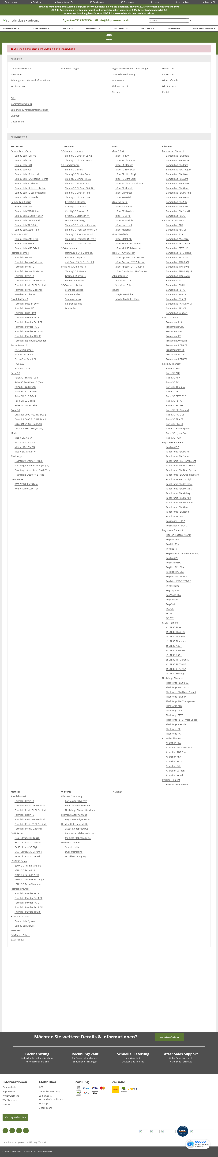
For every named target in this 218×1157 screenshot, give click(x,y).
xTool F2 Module (124, 188)
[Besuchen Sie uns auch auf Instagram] (19, 1130)
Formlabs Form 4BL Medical (29, 271)
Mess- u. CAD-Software (73, 266)
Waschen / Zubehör (25, 294)
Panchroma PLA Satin (177, 456)
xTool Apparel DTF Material (130, 266)
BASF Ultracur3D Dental (27, 856)
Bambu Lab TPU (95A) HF (179, 271)
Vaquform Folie (124, 285)
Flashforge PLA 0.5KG (177, 682)
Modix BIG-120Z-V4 (25, 446)
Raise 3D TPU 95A (175, 386)
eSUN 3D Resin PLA (25, 870)
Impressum (118, 80)
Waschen (16, 930)
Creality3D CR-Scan (75, 201)
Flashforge (16, 456)
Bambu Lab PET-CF (176, 289)
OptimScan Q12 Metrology (79, 252)
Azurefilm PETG (174, 761)
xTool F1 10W (122, 155)
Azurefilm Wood (174, 775)
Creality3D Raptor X (75, 206)
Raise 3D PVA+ (173, 437)
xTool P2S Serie (124, 206)
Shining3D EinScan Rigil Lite (80, 188)
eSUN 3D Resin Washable (28, 884)
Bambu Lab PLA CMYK (177, 183)
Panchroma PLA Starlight (179, 479)
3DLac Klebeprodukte (76, 828)
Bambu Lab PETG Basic (178, 243)
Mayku (115, 289)
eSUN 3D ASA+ (173, 655)
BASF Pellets (17, 939)
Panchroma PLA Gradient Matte (182, 474)
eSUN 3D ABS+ (173, 645)
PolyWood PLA (173, 594)
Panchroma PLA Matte (177, 451)
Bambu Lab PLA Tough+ (178, 169)
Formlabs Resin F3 (24, 814)
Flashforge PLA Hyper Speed (181, 692)
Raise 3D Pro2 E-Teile (26, 391)
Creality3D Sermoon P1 (77, 211)
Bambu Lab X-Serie (21, 201)
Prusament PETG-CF (176, 345)
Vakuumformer (120, 275)
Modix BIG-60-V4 (23, 437)
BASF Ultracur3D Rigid (26, 847)
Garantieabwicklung (21, 68)
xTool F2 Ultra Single (126, 174)
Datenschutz (169, 68)
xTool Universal (124, 192)
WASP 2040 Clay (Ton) (26, 483)
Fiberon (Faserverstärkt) (178, 534)
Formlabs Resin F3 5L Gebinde (31, 824)
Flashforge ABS (174, 705)
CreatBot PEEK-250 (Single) (29, 428)
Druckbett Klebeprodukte (74, 824)
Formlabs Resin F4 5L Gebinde (31, 285)
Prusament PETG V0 (176, 359)
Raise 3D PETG (173, 391)
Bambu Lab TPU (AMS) (178, 275)
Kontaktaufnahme (169, 1037)
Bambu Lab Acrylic (24, 925)
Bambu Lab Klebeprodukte (79, 833)
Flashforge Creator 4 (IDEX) (29, 460)
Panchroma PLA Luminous (180, 502)
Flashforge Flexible (176, 724)
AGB (13, 97)
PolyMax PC (172, 557)
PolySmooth (172, 599)
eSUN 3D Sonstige (175, 673)
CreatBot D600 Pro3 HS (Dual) (30, 419)
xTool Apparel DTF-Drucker (130, 257)
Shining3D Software (75, 271)
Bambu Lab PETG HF (177, 248)
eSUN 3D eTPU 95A (176, 668)
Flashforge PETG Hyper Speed (182, 719)
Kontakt (166, 92)
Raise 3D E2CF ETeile (26, 405)
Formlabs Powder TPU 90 (28, 336)
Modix (14, 433)
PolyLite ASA (172, 544)
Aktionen (117, 791)
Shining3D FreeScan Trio (78, 243)
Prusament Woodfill (176, 340)
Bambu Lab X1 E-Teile (26, 225)
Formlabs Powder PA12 (27, 326)
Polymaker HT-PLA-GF (177, 525)
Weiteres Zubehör (70, 842)
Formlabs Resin (19, 796)
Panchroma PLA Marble (178, 497)
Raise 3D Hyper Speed (178, 428)
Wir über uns (18, 86)
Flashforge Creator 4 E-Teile (29, 474)
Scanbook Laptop (74, 289)
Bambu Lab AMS (19, 234)
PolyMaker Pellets (20, 935)
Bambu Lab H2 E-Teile (26, 197)
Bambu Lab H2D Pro (25, 155)
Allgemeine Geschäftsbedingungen (130, 68)
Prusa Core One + (24, 349)
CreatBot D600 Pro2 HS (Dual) (30, 414)
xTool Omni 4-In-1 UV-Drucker (131, 271)
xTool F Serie (118, 151)
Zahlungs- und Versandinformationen (31, 80)
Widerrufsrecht (120, 86)
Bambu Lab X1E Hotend (27, 220)
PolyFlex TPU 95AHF (176, 576)
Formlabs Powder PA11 (27, 317)
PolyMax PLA (172, 446)
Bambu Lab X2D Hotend (27, 211)
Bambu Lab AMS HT (25, 243)
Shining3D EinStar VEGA (78, 178)
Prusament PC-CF (175, 354)
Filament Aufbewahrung (74, 814)
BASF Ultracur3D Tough (27, 837)
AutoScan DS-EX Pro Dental (79, 262)
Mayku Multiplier (125, 294)
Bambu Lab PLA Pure (177, 164)
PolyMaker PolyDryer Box (78, 819)
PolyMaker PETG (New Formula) (182, 553)
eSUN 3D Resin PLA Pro (27, 874)
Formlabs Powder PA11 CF (28, 322)
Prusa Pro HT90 (23, 368)
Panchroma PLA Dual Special (181, 470)
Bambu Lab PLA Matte (177, 160)
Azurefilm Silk (173, 766)
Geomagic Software (75, 275)
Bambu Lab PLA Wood (177, 174)
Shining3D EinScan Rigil (77, 192)
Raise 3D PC (172, 382)
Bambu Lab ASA (174, 234)
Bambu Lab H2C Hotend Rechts (31, 178)
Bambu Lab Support (176, 312)
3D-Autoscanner (70, 248)
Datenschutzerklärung (123, 74)
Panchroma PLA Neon (177, 511)
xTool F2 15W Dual (125, 169)
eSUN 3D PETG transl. (177, 659)
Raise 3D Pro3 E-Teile (26, 396)
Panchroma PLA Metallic (179, 488)
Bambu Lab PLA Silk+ (177, 206)
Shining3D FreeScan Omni (79, 234)
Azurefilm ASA (173, 756)
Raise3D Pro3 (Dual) (25, 386)
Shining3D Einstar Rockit (78, 174)
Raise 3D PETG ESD (176, 396)
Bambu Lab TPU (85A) (177, 262)
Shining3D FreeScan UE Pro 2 (80, 238)
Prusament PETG (175, 326)
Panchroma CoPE (175, 516)
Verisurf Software (74, 280)
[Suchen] (187, 20)
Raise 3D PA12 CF (175, 414)
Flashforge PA (173, 733)
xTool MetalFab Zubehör (128, 243)
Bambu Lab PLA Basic (177, 155)
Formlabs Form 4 (20, 252)
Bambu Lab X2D (23, 206)
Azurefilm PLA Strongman (179, 747)
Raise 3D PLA (173, 368)
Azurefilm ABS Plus (176, 752)
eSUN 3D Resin (19, 861)
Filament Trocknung (72, 796)
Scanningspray (73, 299)
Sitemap (116, 92)
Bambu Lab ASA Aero (177, 238)
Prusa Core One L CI (25, 359)
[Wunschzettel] (196, 20)
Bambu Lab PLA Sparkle (178, 211)
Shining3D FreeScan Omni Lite (81, 229)
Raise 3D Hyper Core (177, 433)
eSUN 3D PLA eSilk (175, 636)
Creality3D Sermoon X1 (77, 215)
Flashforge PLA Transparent (180, 701)
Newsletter (17, 74)
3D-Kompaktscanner (72, 151)
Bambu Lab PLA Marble (178, 192)
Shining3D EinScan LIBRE (78, 197)
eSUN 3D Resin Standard (28, 865)
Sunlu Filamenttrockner (77, 805)
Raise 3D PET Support (177, 409)
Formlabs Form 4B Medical (29, 262)
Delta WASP (17, 479)
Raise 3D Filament (171, 363)
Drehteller (70, 308)
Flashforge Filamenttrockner (80, 810)
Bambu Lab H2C (23, 160)
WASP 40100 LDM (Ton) (27, 488)
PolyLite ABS (172, 539)
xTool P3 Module (124, 220)
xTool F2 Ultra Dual (126, 178)
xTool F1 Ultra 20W (125, 160)
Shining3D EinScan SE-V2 (78, 155)
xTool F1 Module (124, 164)
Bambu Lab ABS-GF (176, 229)
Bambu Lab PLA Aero (177, 178)
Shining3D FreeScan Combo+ (80, 225)
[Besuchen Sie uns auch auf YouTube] (12, 1130)
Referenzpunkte (73, 303)
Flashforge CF (173, 729)
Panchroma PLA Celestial (179, 483)
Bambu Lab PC (173, 280)
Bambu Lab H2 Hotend (27, 174)
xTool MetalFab (120, 234)
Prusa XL (19, 363)
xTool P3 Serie (123, 215)
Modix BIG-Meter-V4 (25, 451)
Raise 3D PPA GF (174, 423)
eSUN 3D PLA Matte (176, 641)
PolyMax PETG (173, 562)
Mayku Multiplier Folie (127, 299)
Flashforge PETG (174, 715)
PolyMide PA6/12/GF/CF (178, 581)
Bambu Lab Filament (173, 151)
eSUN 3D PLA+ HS (175, 631)
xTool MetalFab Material (128, 248)
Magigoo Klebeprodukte (78, 837)
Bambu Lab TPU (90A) (177, 266)
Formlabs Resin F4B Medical (30, 280)
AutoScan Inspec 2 (75, 257)
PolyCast (170, 604)
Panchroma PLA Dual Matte (180, 465)
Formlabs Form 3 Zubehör (28, 289)
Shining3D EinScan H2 (77, 183)
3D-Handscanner (70, 164)
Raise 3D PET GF (174, 405)
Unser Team (17, 121)
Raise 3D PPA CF (174, 419)
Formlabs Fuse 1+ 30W (27, 303)
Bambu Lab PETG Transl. (179, 252)
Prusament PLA (174, 322)
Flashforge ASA (174, 710)
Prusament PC (173, 336)
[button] (203, 20)
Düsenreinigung (73, 851)
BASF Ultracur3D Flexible (28, 842)
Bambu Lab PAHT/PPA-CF (179, 303)
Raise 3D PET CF (174, 400)
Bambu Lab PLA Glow (177, 188)
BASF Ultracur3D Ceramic (28, 851)
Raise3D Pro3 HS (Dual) (27, 377)
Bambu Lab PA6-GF (176, 299)
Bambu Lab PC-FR (175, 285)
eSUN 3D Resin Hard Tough (29, 879)
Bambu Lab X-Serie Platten (29, 215)
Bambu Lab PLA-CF (176, 215)
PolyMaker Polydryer (76, 800)
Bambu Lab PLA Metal (177, 197)
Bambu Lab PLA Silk (176, 201)
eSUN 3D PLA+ (173, 627)
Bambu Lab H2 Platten (26, 183)
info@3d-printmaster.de (114, 20)
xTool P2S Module (125, 211)
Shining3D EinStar (74, 169)
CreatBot (15, 409)
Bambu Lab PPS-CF (176, 308)
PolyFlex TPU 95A (175, 571)
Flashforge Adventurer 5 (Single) (32, 465)
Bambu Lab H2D (23, 164)
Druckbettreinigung (75, 856)
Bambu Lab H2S (23, 169)
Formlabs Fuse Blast (25, 312)
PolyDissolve (172, 585)
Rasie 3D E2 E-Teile (25, 400)
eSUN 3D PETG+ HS (176, 664)
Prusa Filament (170, 317)
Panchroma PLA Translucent (181, 460)
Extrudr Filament (171, 779)
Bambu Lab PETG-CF (177, 257)
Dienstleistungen (204, 28)
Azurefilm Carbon (175, 770)
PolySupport (172, 590)
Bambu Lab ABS (174, 225)
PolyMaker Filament (172, 442)
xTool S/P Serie (119, 201)
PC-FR (169, 613)
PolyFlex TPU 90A (175, 567)
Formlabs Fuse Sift (24, 308)
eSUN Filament (170, 622)
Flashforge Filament (172, 678)
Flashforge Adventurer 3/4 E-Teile (32, 470)
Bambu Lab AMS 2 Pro (26, 238)
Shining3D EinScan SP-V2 (78, 160)
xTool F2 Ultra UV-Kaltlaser (130, 183)
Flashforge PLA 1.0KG (177, 687)
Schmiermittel (72, 847)
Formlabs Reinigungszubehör (30, 340)
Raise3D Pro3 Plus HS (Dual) (29, 382)
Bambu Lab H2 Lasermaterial (30, 192)
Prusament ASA (174, 331)
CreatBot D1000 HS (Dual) (28, 423)
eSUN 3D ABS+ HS (175, 650)
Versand (42, 1142)
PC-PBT (169, 618)
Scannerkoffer (72, 294)
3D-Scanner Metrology (73, 220)
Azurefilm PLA (173, 742)
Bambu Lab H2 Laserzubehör (30, 188)
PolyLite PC (171, 548)
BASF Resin (17, 833)
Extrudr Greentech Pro (178, 784)
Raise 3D (15, 373)
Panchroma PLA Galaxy (178, 493)
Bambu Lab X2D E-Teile (27, 229)
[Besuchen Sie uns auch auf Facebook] (5, 1130)
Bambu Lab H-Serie (21, 151)
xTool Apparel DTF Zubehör (130, 262)
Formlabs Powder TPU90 (28, 911)
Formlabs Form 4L (24, 266)
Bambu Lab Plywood (25, 921)
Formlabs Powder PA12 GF (28, 331)
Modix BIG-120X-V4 (25, 442)
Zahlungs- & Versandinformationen (30, 109)
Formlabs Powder (20, 888)
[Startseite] (107, 39)
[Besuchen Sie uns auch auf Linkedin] (26, 1130)
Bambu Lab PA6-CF (176, 294)
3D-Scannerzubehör (72, 285)
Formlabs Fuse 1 (19, 299)
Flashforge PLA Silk (176, 696)
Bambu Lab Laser (20, 916)
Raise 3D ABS (173, 373)
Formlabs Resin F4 (24, 275)
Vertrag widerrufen (15, 1117)
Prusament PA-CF (175, 349)
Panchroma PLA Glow (177, 507)
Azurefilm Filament (172, 738)
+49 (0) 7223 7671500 (79, 20)
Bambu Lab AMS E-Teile (27, 248)
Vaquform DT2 (123, 280)
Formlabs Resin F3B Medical (30, 819)
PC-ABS (170, 608)
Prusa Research (19, 345)
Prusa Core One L (24, 354)
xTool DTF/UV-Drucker (123, 252)
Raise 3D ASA (173, 377)
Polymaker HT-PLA (175, 520)
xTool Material (123, 197)
